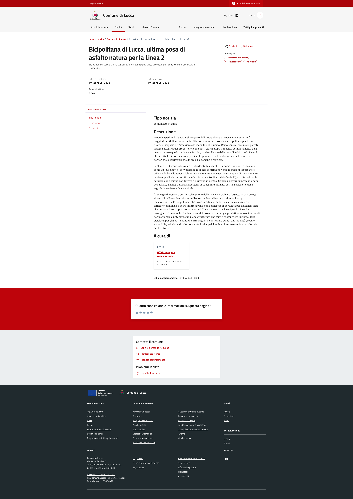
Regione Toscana (96, 3)
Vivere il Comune (150, 27)
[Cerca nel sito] (260, 15)
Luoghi (227, 439)
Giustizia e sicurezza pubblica (191, 411)
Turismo (183, 27)
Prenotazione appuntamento (146, 463)
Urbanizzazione (229, 27)
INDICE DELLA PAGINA (97, 109)
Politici (90, 425)
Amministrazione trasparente (191, 458)
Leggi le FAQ (138, 458)
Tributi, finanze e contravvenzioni (193, 429)
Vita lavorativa (184, 438)
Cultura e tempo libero (143, 438)
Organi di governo (95, 411)
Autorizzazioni (139, 429)
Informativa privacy (187, 467)
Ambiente (137, 416)
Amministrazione (99, 27)
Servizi (131, 27)
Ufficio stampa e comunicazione (166, 254)
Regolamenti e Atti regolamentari (102, 438)
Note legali (183, 471)
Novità (118, 27)
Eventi (227, 443)
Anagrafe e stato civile (143, 420)
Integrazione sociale (204, 27)
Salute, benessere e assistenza (192, 425)
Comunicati (229, 416)
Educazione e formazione (144, 442)
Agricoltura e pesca (141, 411)
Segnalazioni (138, 467)
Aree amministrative (96, 416)
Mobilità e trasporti (186, 420)
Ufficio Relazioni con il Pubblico (101, 474)
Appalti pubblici (139, 425)
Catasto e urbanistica (142, 433)
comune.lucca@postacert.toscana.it (108, 477)
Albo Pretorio (184, 463)
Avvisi (226, 420)
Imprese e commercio (188, 416)
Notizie (227, 411)
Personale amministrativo (99, 429)
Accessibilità (183, 476)
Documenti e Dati (95, 433)
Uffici (89, 420)
